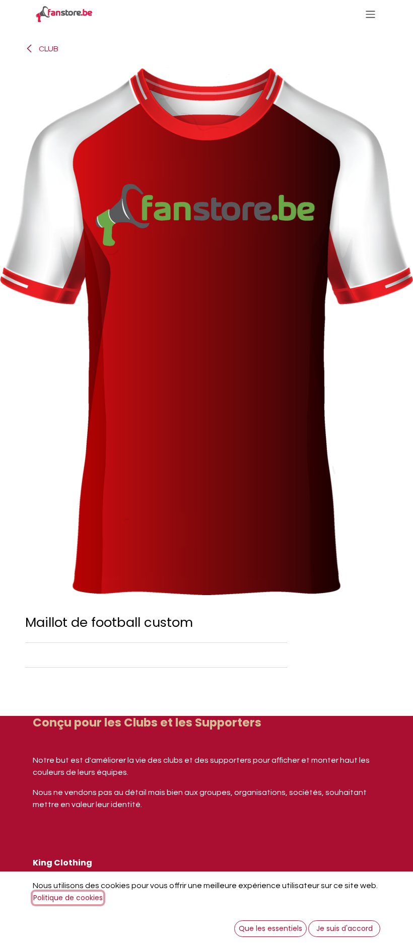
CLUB (47, 49)
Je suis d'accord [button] (344, 928)
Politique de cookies (68, 898)
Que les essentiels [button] (270, 928)
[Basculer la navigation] (370, 14)
